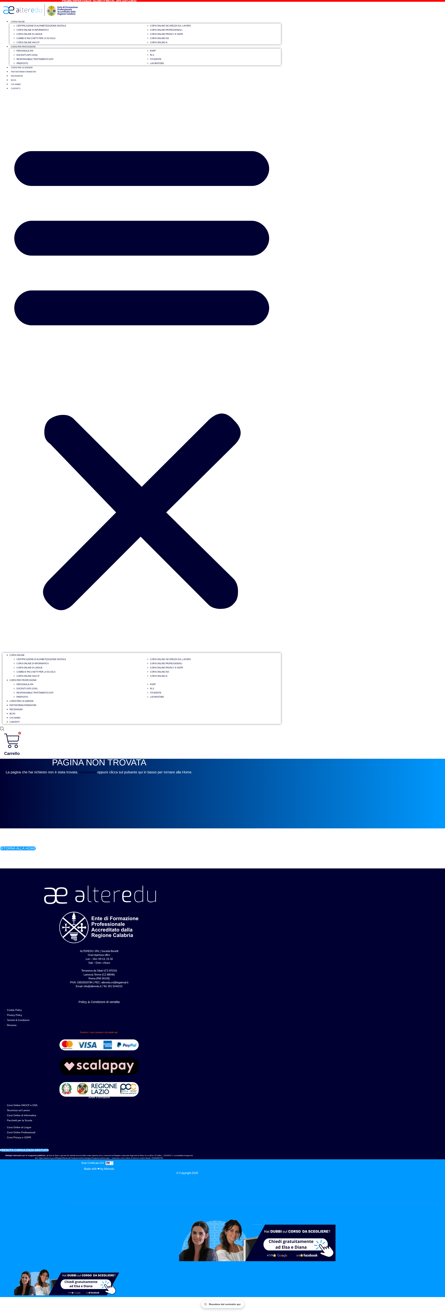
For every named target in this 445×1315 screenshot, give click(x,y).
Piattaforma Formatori (23, 72)
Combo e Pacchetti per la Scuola (36, 38)
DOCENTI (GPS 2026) (27, 55)
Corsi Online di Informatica (33, 30)
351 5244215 (115, 986)
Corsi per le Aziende (22, 68)
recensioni (17, 76)
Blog (13, 80)
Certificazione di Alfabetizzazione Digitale (41, 26)
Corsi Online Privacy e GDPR (166, 34)
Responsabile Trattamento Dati (35, 59)
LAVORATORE (157, 63)
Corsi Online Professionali (166, 30)
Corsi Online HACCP (28, 42)
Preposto (22, 63)
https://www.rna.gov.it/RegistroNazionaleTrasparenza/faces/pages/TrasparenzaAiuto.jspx (74, 1158)
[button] (142, 373)
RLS (152, 55)
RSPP (153, 51)
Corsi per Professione (23, 47)
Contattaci (87, 772)
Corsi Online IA (158, 42)
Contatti (15, 88)
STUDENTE (155, 59)
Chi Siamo (16, 84)
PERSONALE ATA (25, 51)
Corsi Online (18, 22)
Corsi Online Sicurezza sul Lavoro (170, 26)
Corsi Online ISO (159, 38)
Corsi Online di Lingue (29, 34)
